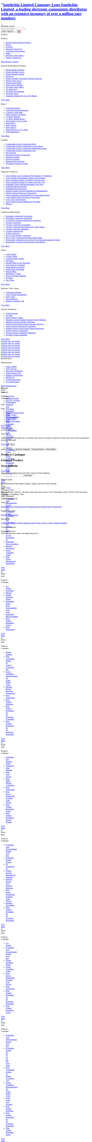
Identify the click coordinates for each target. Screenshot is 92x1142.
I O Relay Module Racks (15, 119)
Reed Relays (10, 123)
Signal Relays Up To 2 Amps (17, 130)
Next (8, 488)
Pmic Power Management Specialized (11, 560)
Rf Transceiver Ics (10, 866)
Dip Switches (11, 153)
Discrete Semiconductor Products (18, 43)
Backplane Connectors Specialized (19, 218)
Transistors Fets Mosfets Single (10, 760)
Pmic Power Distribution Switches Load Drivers (10, 797)
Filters (8, 53)
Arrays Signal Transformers (16, 295)
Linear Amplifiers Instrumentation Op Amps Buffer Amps (27, 195)
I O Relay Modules (13, 117)
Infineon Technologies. (14, 375)
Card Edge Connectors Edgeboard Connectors (23, 220)
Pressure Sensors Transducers (17, 331)
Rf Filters (9, 278)
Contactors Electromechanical (17, 110)
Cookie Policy (11, 419)
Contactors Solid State (14, 112)
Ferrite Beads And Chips (15, 267)
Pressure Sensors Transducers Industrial (21, 333)
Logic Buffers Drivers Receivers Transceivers (23, 197)
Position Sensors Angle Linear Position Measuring (25, 328)
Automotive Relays (13, 108)
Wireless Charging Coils (15, 301)
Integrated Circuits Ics (14, 49)
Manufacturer (13, 515)
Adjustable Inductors (13, 292)
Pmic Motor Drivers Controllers (10, 782)
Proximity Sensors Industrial (16, 335)
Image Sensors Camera (14, 318)
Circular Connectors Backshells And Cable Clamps (25, 227)
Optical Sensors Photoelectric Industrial (20, 326)
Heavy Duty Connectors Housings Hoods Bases (24, 238)
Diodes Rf (10, 76)
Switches (9, 47)
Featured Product (38, 449)
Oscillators (10, 591)
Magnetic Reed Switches (15, 161)
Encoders (9, 315)
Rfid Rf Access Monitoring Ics (10, 535)
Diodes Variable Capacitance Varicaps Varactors (24, 79)
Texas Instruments (12, 382)
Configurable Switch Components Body (21, 144)
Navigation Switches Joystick (17, 164)
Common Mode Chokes (15, 259)
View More (5, 100)
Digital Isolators (9, 653)
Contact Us (10, 396)
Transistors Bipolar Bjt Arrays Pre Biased (21, 96)
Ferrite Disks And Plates (15, 269)
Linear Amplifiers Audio (10, 553)
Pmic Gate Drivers (8, 774)
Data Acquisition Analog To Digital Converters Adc (25, 180)
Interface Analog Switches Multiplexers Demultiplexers (27, 191)
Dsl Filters (10, 261)
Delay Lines (10, 297)
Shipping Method (12, 417)
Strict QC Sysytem (13, 400)
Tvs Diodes (8, 587)
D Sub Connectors (13, 233)
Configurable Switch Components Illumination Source (26, 148)
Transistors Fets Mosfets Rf (10, 525)
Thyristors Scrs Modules (15, 92)
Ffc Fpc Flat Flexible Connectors (18, 236)
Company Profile (12, 398)
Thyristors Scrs (11, 89)
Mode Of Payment (13, 421)
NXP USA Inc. (11, 369)
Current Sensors (12, 313)
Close (12, 444)
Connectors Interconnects (15, 51)
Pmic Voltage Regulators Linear (10, 622)
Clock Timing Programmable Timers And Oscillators (26, 178)
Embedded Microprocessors (16, 189)
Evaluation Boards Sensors (10, 860)
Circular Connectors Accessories (18, 225)
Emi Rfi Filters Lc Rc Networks (18, 263)
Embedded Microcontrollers (16, 187)
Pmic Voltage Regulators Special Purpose (10, 817)
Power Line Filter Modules (16, 276)
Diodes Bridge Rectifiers (15, 70)
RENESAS (10, 377)
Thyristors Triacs (12, 94)
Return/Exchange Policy (15, 413)
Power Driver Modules (14, 85)
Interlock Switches (13, 157)
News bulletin (50, 449)
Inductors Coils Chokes (14, 55)
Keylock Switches (13, 159)
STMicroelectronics (13, 380)
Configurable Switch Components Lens (21, 151)
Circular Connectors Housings (17, 229)
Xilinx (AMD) (11, 367)
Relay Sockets (11, 125)
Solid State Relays (13, 132)
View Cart (5, 444)
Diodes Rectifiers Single (15, 74)
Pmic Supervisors (10, 628)
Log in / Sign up (7, 31)
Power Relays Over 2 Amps (16, 121)
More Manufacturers (8, 386)
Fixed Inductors (12, 299)
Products (4, 515)
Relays (8, 45)
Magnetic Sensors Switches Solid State (20, 322)
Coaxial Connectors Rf (14, 231)
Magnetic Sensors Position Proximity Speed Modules (26, 320)
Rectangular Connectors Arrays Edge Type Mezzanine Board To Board (33, 240)
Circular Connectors (13, 223)
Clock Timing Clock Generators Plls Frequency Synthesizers (29, 176)
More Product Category (10, 62)
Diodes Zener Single (13, 83)
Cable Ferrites (11, 254)
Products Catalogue (22, 449)
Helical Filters (11, 272)
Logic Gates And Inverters (16, 200)
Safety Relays (11, 128)
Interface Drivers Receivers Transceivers (21, 193)
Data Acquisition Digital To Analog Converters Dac (25, 182)
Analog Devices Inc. (13, 373)
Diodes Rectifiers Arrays (15, 72)
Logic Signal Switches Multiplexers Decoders (23, 202)
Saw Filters (10, 280)
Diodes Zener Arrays (14, 81)
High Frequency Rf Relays (16, 115)
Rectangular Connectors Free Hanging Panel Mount (25, 242)
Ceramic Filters (11, 256)
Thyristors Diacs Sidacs (15, 87)
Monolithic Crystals (13, 274)
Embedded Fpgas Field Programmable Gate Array (25, 184)
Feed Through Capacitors (15, 265)
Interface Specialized (10, 547)
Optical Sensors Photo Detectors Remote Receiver (25, 324)
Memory (9, 204)
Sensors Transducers (13, 58)
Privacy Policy (11, 415)
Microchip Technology (14, 371)
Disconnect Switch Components (18, 155)
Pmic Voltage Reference (9, 702)
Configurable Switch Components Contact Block (24, 146)
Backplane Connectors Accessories (19, 216)
